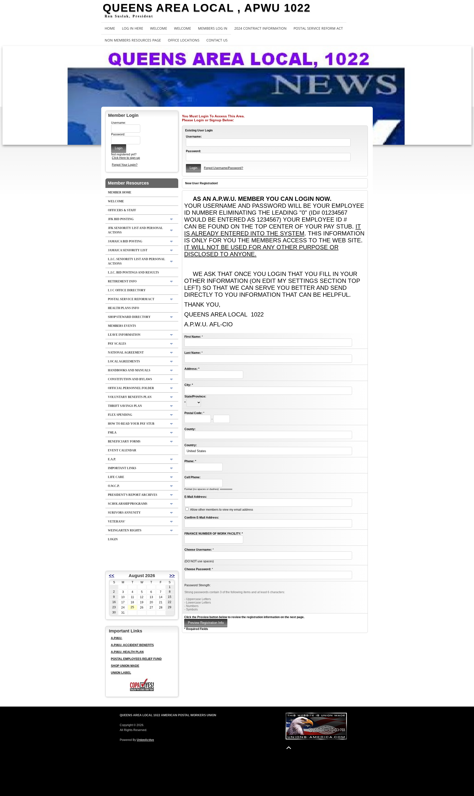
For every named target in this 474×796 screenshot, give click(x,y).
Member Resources (128, 183)
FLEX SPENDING (120, 415)
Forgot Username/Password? (223, 168)
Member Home (119, 192)
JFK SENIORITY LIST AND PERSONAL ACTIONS (135, 230)
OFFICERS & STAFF (122, 210)
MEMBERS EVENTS (122, 326)
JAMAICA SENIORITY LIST (127, 250)
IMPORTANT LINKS (122, 468)
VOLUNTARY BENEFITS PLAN (130, 397)
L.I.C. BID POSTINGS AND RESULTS (133, 272)
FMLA (112, 432)
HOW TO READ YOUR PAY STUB (131, 423)
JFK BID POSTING (121, 219)
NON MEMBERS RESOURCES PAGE (133, 40)
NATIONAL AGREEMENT (126, 352)
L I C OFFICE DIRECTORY (127, 290)
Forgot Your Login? (125, 165)
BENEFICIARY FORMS (124, 441)
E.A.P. (112, 459)
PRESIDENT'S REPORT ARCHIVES (132, 495)
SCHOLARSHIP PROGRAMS (127, 503)
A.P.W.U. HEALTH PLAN (127, 652)
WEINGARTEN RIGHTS (124, 530)
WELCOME (158, 28)
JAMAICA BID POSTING (125, 241)
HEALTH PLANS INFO (123, 308)
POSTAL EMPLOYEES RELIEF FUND (136, 659)
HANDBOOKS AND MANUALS (129, 370)
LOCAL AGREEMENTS (124, 361)
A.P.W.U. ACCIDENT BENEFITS (132, 645)
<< (111, 575)
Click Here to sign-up (126, 158)
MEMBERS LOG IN (212, 28)
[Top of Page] (289, 748)
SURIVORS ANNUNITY (124, 512)
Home (110, 28)
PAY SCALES (117, 343)
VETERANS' (116, 521)
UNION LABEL (121, 672)
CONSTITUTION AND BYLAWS (130, 379)
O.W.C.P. (113, 486)
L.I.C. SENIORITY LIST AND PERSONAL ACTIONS (136, 261)
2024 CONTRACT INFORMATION (260, 28)
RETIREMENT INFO (122, 281)
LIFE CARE (116, 477)
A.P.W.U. (116, 638)
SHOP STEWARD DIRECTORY (129, 317)
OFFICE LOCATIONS (183, 40)
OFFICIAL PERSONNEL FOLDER (131, 388)
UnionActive (145, 740)
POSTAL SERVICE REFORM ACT (318, 28)
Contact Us (217, 40)
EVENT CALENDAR (122, 450)
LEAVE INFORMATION (124, 334)
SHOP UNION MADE (125, 666)
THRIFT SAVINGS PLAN (125, 406)
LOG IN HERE (132, 28)
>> (172, 575)
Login (113, 539)
